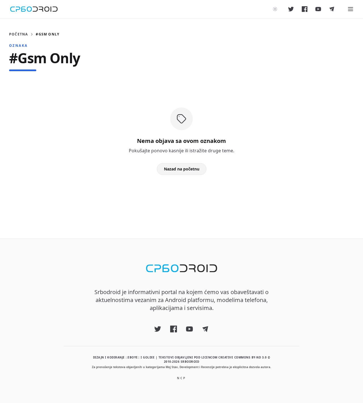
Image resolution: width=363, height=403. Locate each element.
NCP (181, 378)
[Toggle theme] (275, 9)
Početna (18, 34)
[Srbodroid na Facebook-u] (304, 9)
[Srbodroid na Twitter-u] (291, 9)
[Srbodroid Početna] (34, 9)
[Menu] (350, 9)
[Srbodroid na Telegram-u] (332, 9)
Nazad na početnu (181, 169)
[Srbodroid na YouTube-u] (318, 9)
